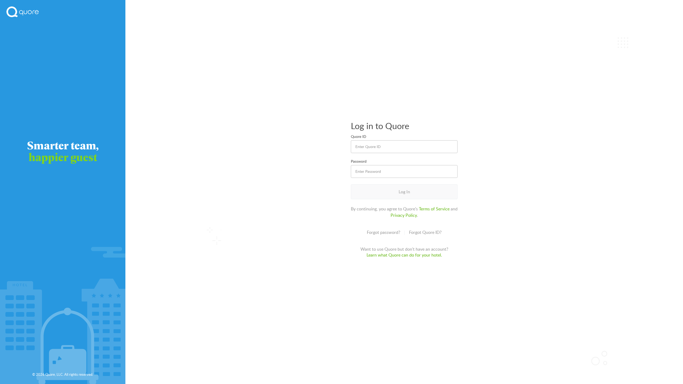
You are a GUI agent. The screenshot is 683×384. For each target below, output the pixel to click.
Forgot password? (383, 232)
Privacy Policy (404, 215)
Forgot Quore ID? (425, 232)
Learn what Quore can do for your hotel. (404, 255)
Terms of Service (434, 209)
